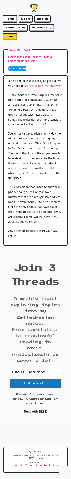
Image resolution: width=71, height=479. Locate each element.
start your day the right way (42, 86)
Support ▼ (42, 28)
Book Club (15, 28)
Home (10, 19)
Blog (25, 19)
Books (42, 19)
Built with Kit (35, 411)
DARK (10, 37)
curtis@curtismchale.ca (35, 465)
